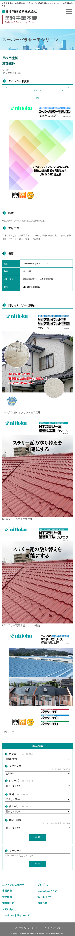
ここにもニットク (47, 890)
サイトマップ (54, 928)
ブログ (41, 884)
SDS (37, 98)
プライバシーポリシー (29, 928)
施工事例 (42, 897)
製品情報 (7, 897)
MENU (69, 11)
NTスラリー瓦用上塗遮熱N (17, 519)
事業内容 (7, 890)
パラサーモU (9, 732)
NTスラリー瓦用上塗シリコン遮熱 (21, 625)
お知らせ (42, 903)
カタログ (37, 90)
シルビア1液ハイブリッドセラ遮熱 (21, 412)
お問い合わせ (9, 909)
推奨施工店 (8, 903)
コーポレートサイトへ (14, 915)
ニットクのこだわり (13, 884)
